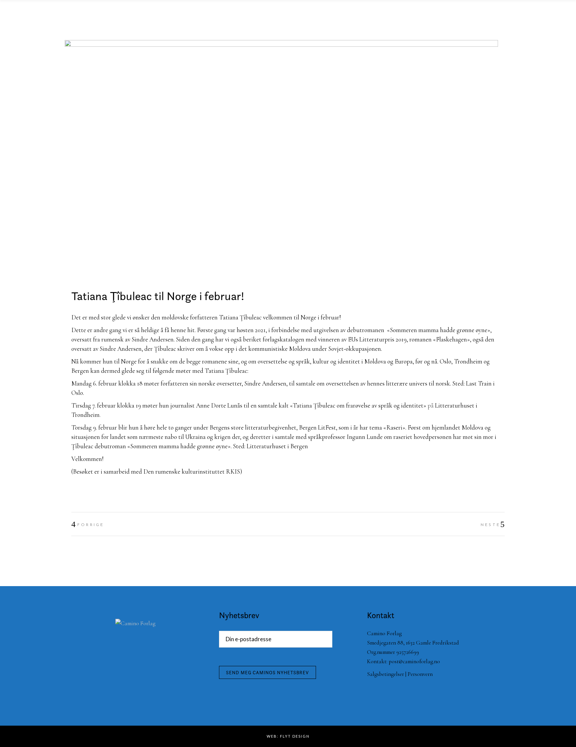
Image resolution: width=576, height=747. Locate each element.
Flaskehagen (451, 339)
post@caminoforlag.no (414, 661)
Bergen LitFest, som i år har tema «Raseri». (352, 427)
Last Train (479, 383)
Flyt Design (295, 736)
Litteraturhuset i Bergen (276, 446)
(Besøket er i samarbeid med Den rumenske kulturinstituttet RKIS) (156, 471)
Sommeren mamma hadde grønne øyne (438, 330)
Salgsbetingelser (385, 674)
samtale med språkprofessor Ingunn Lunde (329, 437)
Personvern (420, 674)
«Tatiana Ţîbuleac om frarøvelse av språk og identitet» (358, 405)
